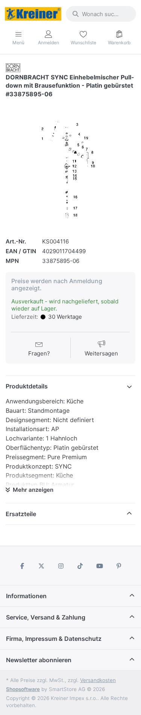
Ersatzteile (21, 514)
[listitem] (70, 164)
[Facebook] (22, 566)
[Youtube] (99, 566)
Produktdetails (27, 386)
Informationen (26, 596)
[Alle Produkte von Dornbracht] (13, 67)
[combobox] (101, 14)
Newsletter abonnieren (38, 660)
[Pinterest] (119, 566)
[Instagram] (61, 566)
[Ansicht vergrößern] (70, 164)
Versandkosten (98, 680)
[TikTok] (80, 566)
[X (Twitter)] (41, 566)
